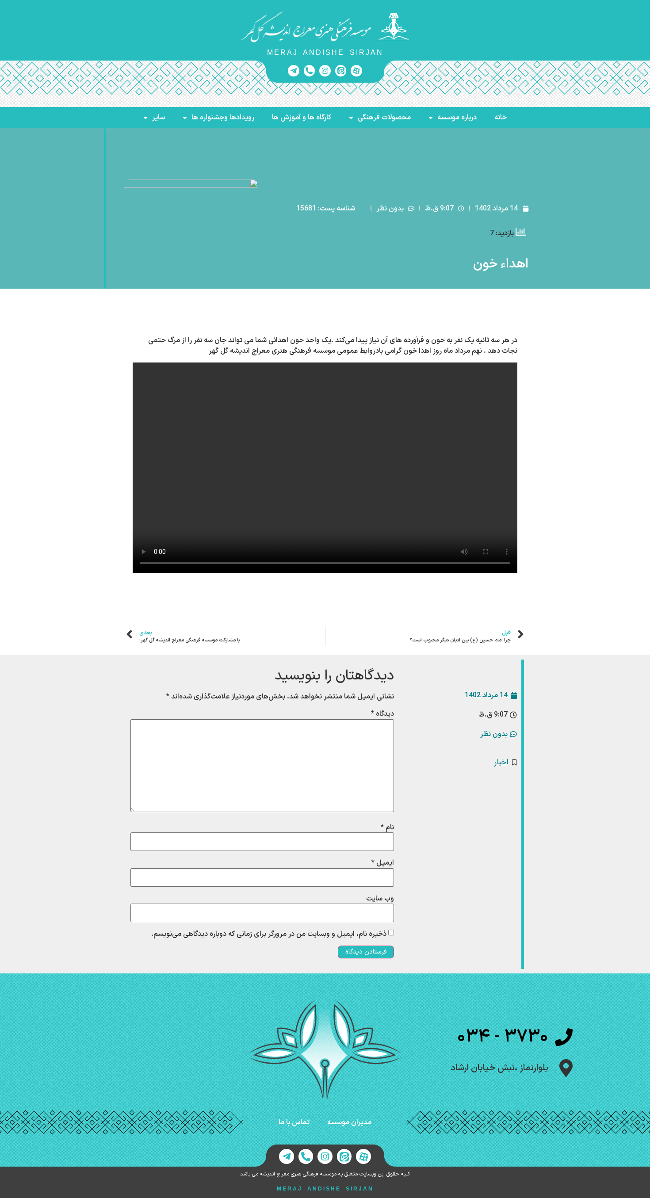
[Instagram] (325, 70)
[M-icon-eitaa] (341, 70)
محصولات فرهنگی (384, 117)
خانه (500, 117)
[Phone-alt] (309, 70)
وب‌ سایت (380, 898)
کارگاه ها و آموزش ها (301, 117)
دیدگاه (382, 713)
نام (387, 827)
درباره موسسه (457, 117)
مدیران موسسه (349, 1122)
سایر (158, 117)
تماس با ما (294, 1122)
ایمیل (382, 862)
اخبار (501, 762)
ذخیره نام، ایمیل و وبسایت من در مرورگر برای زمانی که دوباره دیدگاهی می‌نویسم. (268, 934)
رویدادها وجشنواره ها (222, 117)
